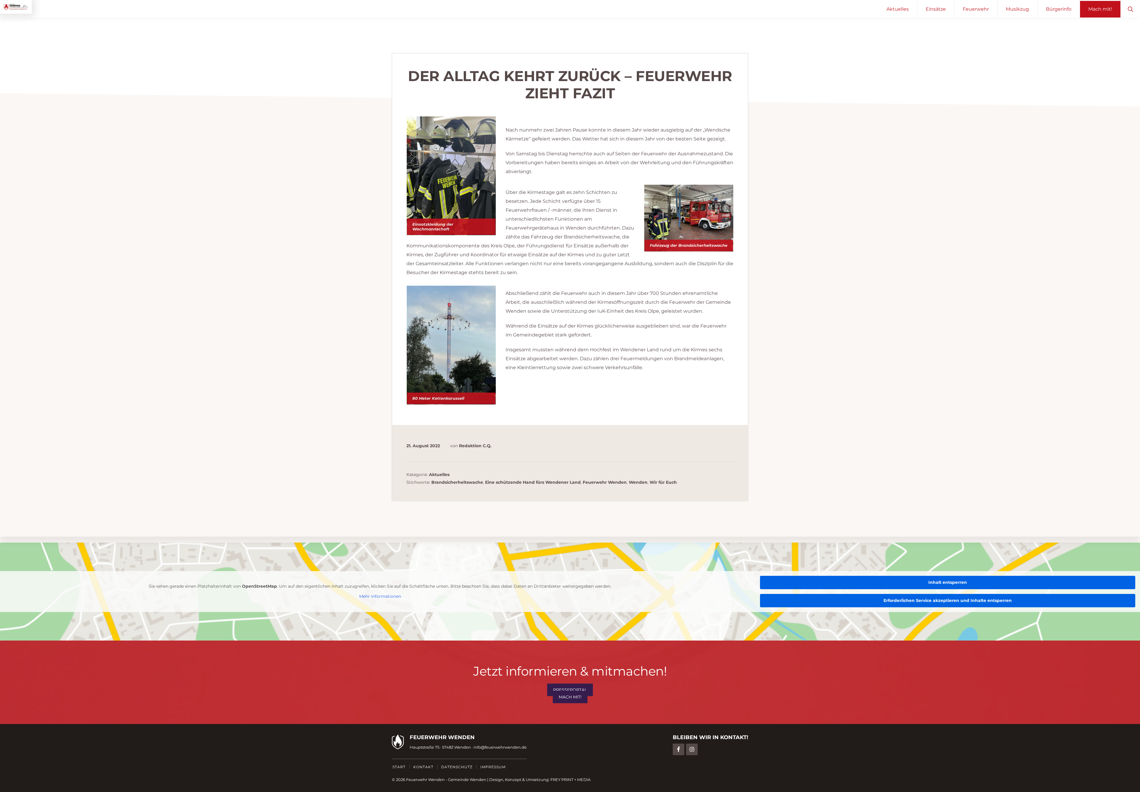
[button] (1130, 9)
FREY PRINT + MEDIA (570, 779)
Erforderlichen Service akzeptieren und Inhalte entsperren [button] (948, 600)
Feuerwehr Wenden (605, 482)
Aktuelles (439, 474)
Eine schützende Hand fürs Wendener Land (533, 482)
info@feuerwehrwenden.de (500, 747)
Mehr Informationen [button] (380, 596)
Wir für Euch (663, 482)
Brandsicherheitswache (457, 482)
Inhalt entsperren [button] (947, 582)
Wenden (638, 482)
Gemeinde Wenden (467, 779)
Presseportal (570, 690)
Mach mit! (570, 697)
